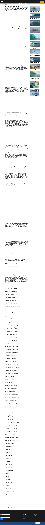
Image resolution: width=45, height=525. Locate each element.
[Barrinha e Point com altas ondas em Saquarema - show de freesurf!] (32, 86)
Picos (35, 515)
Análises (35, 514)
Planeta (24, 515)
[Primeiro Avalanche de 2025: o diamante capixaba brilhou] (37, 86)
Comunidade (24, 514)
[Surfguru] (4, 1)
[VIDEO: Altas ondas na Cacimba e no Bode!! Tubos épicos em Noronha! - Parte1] (37, 90)
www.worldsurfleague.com (21, 260)
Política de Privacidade (22, 523)
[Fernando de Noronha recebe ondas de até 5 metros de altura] (37, 94)
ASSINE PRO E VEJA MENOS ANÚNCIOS (22, 3)
